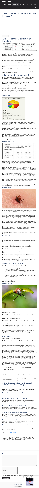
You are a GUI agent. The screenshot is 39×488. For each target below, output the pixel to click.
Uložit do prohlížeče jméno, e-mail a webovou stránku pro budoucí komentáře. (18, 475)
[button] (35, 7)
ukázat (7, 35)
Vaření (31, 4)
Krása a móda (15, 4)
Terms (21, 484)
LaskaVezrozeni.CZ (7, 1)
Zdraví (35, 4)
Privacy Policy (16, 484)
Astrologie (9, 4)
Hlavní (5, 4)
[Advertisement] (19, 26)
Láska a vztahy (22, 4)
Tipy (27, 4)
